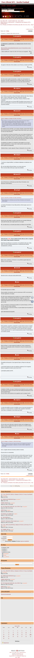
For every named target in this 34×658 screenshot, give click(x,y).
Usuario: (4, 536)
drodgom (17, 154)
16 (3, 634)
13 (21, 632)
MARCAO (3, 510)
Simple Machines (23, 652)
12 (17, 632)
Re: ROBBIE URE (5, 529)
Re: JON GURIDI (4, 517)
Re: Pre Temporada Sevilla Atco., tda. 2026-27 (11, 506)
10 (8, 632)
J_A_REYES (6, 556)
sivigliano (17, 88)
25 (13, 636)
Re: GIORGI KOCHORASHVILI (7, 499)
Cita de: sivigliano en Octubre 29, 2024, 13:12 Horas (11, 118)
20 (21, 634)
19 (17, 634)
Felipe (4, 555)
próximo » (32, 29)
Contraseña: (3, 538)
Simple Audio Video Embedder (17, 654)
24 (8, 636)
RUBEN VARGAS (4, 503)
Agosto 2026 (17, 626)
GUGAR (17, 267)
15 (30, 632)
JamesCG (17, 110)
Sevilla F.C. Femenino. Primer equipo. (9, 521)
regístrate (21, 8)
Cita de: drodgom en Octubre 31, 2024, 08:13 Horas (11, 441)
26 (17, 636)
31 (8, 638)
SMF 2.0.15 (11, 652)
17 (8, 634)
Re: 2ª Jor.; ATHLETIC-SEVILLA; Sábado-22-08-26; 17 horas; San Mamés (16, 494)
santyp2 (18, 190)
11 (13, 632)
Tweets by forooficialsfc (6, 594)
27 (21, 636)
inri (10, 517)
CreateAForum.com (19, 653)
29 (30, 636)
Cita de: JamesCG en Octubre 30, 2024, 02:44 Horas (11, 197)
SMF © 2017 (16, 652)
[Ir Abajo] (32, 301)
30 (3, 638)
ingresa (16, 8)
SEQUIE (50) (6, 642)
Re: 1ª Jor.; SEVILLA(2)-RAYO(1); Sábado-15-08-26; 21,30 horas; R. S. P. (16, 524)
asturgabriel (17, 36)
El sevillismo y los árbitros (6, 513)
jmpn (17, 282)
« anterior (27, 29)
